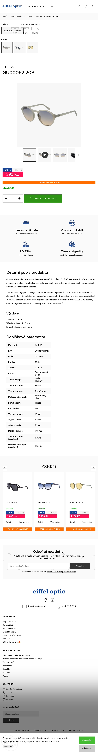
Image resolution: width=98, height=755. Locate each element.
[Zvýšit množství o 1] (19, 198)
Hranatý (38, 381)
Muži (37, 362)
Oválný (38, 378)
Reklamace (7, 665)
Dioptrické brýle (9, 621)
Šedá (37, 374)
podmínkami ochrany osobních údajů (61, 572)
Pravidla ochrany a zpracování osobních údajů (22, 659)
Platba (5, 676)
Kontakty (6, 669)
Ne (36, 408)
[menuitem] (35, 6)
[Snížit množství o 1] (6, 198)
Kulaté (38, 385)
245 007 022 (68, 606)
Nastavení (8, 747)
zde (57, 741)
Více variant (24, 522)
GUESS (8, 67)
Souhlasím (86, 740)
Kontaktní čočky (9, 632)
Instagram (52, 600)
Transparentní (41, 372)
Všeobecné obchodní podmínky (16, 655)
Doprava (6, 672)
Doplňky (6, 639)
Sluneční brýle (9, 625)
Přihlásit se (80, 566)
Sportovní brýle (9, 628)
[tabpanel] (17, 501)
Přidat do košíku (45, 198)
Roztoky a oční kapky (12, 635)
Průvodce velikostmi (30, 24)
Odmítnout (86, 748)
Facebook (45, 600)
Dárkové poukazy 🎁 (11, 642)
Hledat (11, 720)
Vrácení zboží (8, 662)
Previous (5, 468)
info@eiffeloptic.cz (39, 606)
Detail (8, 522)
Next (93, 468)
